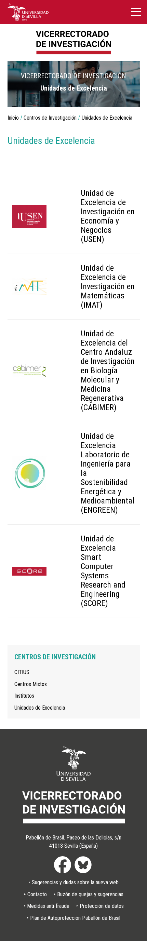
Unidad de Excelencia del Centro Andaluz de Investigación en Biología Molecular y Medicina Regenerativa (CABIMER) (108, 370)
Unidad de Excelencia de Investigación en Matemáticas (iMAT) (108, 286)
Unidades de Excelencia (39, 707)
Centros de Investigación (50, 118)
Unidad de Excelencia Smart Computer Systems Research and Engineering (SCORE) (103, 571)
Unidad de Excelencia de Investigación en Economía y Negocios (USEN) (108, 216)
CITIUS (21, 672)
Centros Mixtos (30, 684)
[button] (129, 97)
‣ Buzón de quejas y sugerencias (88, 894)
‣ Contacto (35, 894)
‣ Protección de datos (100, 906)
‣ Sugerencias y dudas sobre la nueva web (73, 882)
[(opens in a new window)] (28, 11)
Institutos (24, 696)
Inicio (13, 118)
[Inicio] (73, 42)
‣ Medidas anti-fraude (46, 906)
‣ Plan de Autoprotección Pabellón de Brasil (73, 918)
